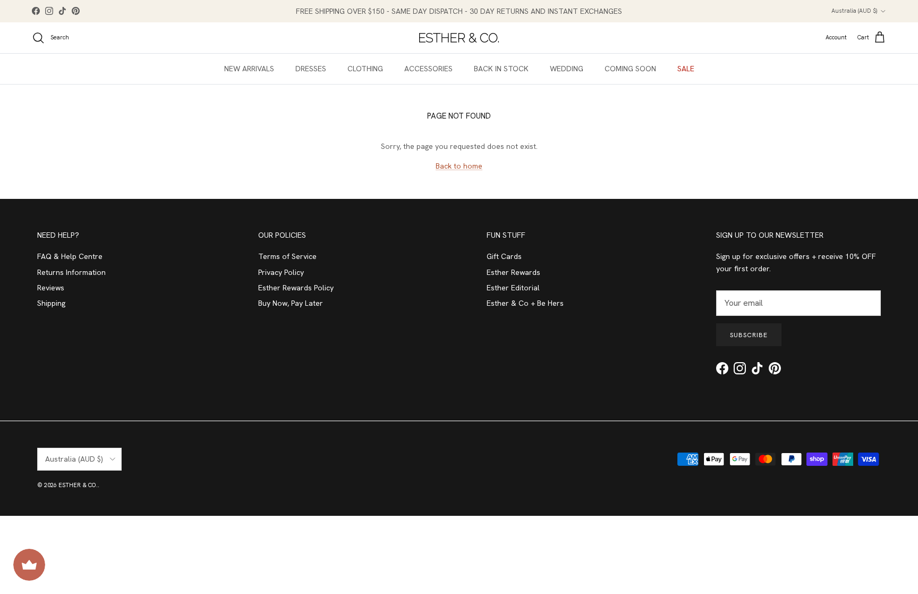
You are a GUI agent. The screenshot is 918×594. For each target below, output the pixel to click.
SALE (685, 68)
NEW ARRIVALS (249, 68)
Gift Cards (504, 256)
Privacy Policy (281, 272)
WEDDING (566, 68)
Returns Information (71, 272)
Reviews (50, 287)
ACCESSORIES (428, 68)
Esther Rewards (513, 272)
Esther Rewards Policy (296, 287)
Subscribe (749, 335)
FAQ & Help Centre (70, 256)
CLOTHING (365, 68)
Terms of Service (287, 256)
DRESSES (310, 68)
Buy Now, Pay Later (290, 303)
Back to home (459, 166)
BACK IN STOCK (501, 68)
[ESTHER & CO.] (459, 38)
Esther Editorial (513, 287)
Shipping (51, 303)
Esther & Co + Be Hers (525, 303)
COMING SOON (630, 68)
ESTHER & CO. (78, 485)
